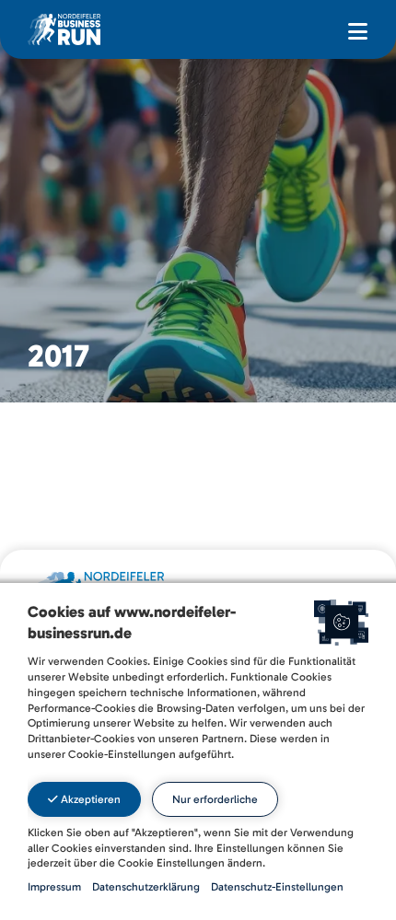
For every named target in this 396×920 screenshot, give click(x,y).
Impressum (54, 886)
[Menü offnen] (357, 32)
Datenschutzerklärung (146, 886)
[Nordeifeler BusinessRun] (64, 28)
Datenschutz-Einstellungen (277, 886)
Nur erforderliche (215, 799)
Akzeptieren (89, 799)
